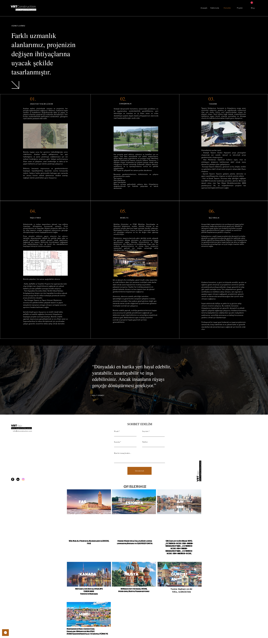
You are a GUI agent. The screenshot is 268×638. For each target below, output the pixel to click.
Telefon (145, 442)
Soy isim (145, 431)
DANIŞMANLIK (125, 104)
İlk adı (116, 431)
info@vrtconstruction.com (22, 431)
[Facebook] (12, 479)
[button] (65, 146)
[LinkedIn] (17, 479)
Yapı (19, 425)
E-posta (117, 442)
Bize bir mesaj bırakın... (122, 453)
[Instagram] (23, 479)
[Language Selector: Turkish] (253, 2)
